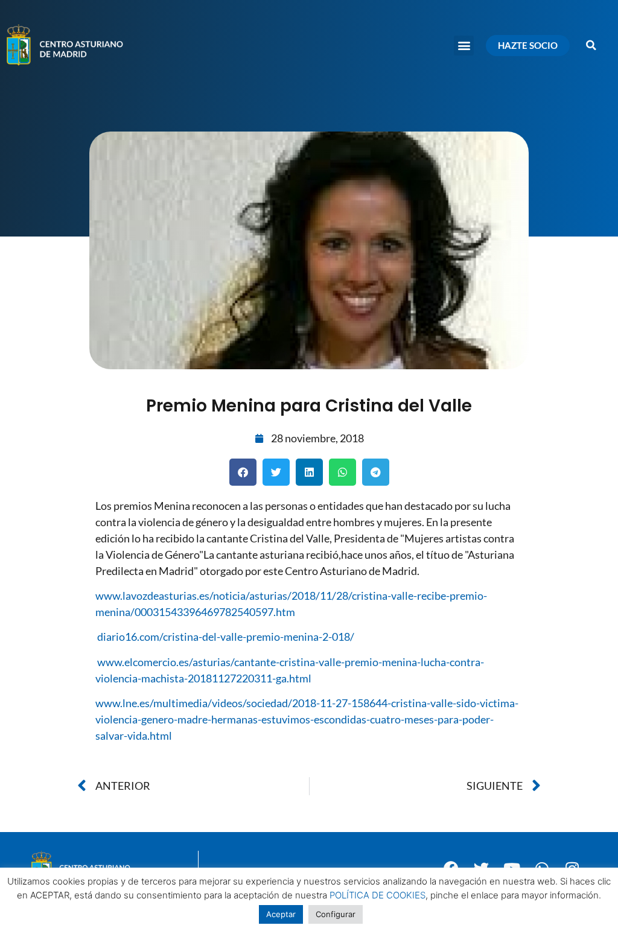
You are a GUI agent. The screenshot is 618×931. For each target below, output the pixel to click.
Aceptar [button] (281, 914)
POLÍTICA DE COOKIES (377, 895)
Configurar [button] (335, 914)
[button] (464, 46)
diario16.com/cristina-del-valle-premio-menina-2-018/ (225, 636)
